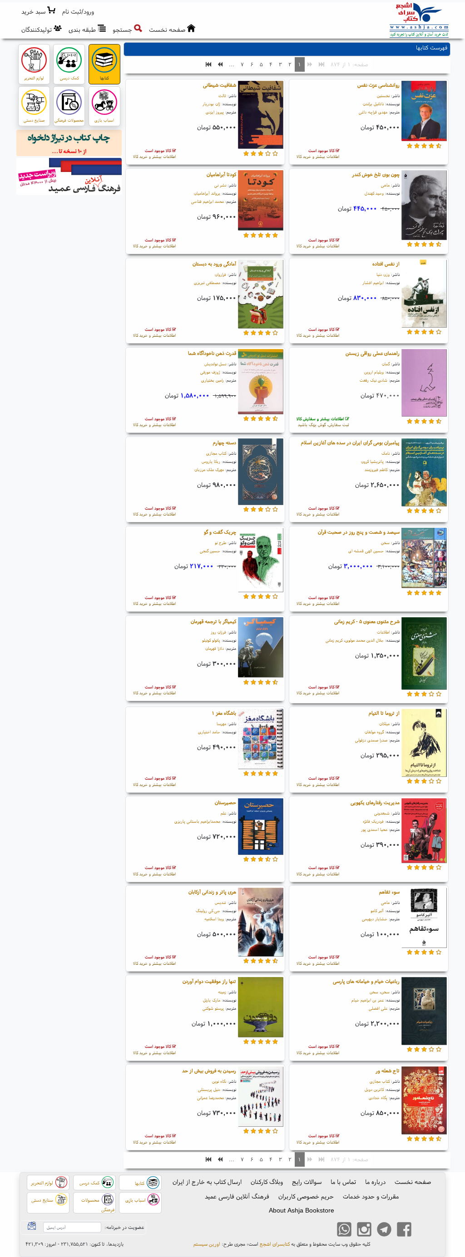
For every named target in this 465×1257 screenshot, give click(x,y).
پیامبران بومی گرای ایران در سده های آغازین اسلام (350, 442)
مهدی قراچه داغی (373, 112)
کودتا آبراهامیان (221, 174)
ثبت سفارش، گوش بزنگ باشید (323, 422)
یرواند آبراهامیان (207, 193)
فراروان (220, 274)
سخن (385, 542)
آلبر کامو (377, 910)
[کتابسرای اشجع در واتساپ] (344, 1230)
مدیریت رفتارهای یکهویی (375, 802)
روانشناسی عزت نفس (378, 84)
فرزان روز (218, 632)
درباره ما (375, 1181)
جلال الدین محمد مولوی (364, 640)
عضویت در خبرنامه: (124, 1227)
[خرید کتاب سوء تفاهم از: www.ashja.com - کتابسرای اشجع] (424, 918)
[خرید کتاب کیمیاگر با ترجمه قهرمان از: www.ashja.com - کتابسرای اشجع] (260, 648)
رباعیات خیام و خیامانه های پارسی (366, 981)
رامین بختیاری (212, 380)
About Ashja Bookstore (301, 1210)
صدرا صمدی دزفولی (371, 740)
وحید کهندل (374, 193)
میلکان (384, 724)
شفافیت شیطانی (219, 84)
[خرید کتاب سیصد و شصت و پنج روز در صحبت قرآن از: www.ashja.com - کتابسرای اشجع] (424, 559)
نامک (385, 453)
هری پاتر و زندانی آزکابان (212, 891)
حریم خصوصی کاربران (306, 1196)
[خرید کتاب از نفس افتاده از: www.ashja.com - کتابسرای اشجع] (424, 295)
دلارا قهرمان (214, 648)
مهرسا (221, 724)
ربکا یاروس (211, 461)
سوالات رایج (307, 1181)
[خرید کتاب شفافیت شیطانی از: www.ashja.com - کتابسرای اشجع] (260, 116)
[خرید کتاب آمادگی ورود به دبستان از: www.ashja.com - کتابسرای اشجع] (260, 295)
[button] (78, 11)
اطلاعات (383, 632)
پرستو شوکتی (213, 1008)
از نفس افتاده (386, 263)
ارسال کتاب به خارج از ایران (207, 1181)
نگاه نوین (219, 1081)
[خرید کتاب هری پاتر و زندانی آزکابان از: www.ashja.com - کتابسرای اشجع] (260, 923)
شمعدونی (382, 813)
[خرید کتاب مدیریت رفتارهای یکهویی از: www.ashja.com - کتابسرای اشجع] (424, 831)
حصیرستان (225, 802)
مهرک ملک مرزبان (209, 469)
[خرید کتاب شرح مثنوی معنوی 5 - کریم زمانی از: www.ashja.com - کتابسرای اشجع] (424, 654)
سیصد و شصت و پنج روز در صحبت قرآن (359, 531)
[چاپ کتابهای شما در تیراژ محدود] (69, 144)
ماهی (385, 185)
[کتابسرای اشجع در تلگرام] (384, 1230)
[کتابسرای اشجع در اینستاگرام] (364, 1230)
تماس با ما (343, 1181)
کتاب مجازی (216, 453)
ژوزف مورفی (210, 372)
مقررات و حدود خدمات (371, 1196)
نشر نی (220, 185)
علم (223, 813)
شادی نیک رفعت (373, 380)
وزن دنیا (383, 274)
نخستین (383, 95)
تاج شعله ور (388, 1070)
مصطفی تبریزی (207, 282)
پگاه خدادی (378, 1097)
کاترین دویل (374, 1089)
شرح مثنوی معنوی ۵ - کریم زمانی (367, 621)
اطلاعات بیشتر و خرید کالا (318, 153)
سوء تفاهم (389, 891)
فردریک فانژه (373, 821)
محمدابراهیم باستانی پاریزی (197, 821)
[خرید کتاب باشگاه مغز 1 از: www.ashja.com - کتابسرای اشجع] (260, 740)
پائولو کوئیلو (211, 640)
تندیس (220, 902)
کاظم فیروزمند (376, 469)
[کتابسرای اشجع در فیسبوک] (404, 1230)
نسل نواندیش (215, 364)
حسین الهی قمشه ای (366, 551)
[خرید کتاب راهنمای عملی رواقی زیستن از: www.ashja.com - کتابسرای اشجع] (424, 384)
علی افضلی (378, 1008)
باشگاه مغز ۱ (224, 713)
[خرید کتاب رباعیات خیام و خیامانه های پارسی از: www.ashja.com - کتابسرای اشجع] (424, 1012)
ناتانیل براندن (373, 104)
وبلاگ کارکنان (267, 1181)
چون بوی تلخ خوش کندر (376, 174)
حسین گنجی (210, 551)
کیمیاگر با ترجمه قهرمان (213, 621)
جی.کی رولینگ (208, 910)
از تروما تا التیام (384, 713)
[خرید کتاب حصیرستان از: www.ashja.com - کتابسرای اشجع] (260, 827)
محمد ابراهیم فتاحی (207, 201)
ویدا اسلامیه (214, 919)
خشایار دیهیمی (374, 919)
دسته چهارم (224, 442)
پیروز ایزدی (215, 112)
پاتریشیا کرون (372, 461)
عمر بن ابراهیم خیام (367, 1000)
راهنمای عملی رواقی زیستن (373, 353)
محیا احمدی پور (374, 829)
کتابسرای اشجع (275, 1243)
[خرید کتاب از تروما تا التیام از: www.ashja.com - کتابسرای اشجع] (424, 744)
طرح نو (220, 542)
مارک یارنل (211, 1000)
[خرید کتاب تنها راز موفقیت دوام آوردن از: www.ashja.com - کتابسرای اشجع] (260, 1008)
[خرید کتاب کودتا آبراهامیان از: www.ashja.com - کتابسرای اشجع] (260, 201)
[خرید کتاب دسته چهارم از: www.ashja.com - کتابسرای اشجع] (260, 472)
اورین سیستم (206, 1243)
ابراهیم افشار (373, 282)
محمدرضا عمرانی (210, 1097)
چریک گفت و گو (220, 531)
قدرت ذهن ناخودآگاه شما (212, 353)
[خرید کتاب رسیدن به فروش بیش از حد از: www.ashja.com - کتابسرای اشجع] (260, 1097)
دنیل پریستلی (209, 1089)
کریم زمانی (334, 640)
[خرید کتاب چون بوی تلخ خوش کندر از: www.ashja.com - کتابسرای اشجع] (424, 206)
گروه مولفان (374, 732)
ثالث (222, 95)
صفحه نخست (413, 1181)
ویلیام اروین (374, 372)
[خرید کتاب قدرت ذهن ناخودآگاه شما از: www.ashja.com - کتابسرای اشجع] (260, 383)
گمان (386, 364)
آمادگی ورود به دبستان (214, 263)
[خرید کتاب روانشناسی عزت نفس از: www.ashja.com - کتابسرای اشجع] (424, 112)
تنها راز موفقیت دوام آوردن (209, 981)
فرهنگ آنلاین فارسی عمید (237, 1196)
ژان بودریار (211, 104)
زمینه (222, 992)
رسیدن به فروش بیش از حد (209, 1070)
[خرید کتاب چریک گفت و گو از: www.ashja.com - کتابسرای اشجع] (260, 561)
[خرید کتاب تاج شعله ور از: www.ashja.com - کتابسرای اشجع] (424, 1101)
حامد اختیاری (209, 732)
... (231, 64)
